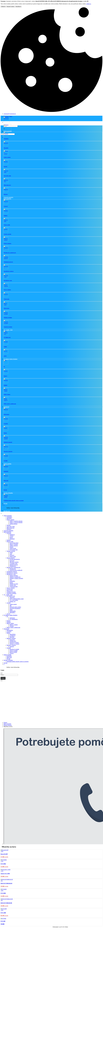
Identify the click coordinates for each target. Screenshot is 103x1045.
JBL (11, 605)
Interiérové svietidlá (14, 649)
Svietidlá (9, 648)
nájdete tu (88, 3)
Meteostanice (10, 630)
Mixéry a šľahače (14, 544)
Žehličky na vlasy (14, 583)
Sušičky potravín (14, 545)
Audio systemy (13, 604)
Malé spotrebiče (7, 532)
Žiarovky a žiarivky (11, 645)
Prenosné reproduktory (15, 608)
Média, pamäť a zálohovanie (13, 627)
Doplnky (12, 626)
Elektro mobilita (7, 654)
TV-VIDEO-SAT (11, 596)
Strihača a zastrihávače (15, 577)
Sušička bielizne (13, 523)
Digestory (9, 529)
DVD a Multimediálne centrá (17, 598)
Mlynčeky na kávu (14, 562)
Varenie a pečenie (11, 551)
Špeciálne (12, 637)
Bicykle (8, 658)
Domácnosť (6, 628)
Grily (11, 553)
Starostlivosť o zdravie (12, 573)
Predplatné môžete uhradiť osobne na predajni (18, 661)
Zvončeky (9, 631)
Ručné (11, 537)
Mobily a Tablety (14, 624)
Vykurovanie (10, 589)
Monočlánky (13, 634)
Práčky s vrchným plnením (16, 522)
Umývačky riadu (11, 526)
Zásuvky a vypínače (14, 643)
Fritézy (11, 552)
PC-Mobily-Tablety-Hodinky (10, 615)
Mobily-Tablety (10, 623)
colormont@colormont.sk (10, 113)
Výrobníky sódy (13, 563)
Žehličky (9, 540)
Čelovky (12, 653)
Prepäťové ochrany (14, 642)
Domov (5, 722)
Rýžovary (12, 555)
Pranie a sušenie (10, 519)
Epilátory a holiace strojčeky (16, 578)
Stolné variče (13, 556)
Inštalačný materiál (11, 638)
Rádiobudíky (13, 611)
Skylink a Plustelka (8, 660)
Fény (11, 579)
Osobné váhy (13, 585)
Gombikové (12, 635)
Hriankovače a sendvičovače (13, 567)
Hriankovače (13, 568)
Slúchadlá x (12, 612)
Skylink (5, 663)
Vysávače (9, 533)
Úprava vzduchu (11, 588)
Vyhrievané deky (14, 586)
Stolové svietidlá (13, 650)
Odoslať (3, 678)
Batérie (8, 633)
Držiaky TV (12, 601)
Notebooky (12, 618)
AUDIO (9, 603)
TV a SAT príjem (14, 600)
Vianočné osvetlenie (11, 593)
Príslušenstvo (13, 566)
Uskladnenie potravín (12, 571)
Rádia (11, 609)
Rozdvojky (12, 639)
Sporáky (9, 525)
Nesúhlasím (18, 6)
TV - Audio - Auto (8, 594)
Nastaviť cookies (10, 6)
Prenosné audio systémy (15, 607)
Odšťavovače (13, 548)
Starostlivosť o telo (11, 574)
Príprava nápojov (11, 558)
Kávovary (12, 560)
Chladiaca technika (11, 592)
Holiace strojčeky (14, 575)
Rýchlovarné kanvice (15, 559)
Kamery (8, 620)
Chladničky (9, 517)
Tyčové (11, 536)
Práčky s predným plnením (16, 521)
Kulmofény (12, 581)
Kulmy (11, 582)
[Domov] (7, 122)
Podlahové (12, 534)
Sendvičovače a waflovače (16, 570)
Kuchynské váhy (14, 549)
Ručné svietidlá (13, 652)
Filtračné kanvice (14, 564)
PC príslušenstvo (14, 619)
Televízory (12, 597)
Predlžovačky (13, 641)
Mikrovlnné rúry (10, 528)
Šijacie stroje (10, 590)
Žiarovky (12, 646)
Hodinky (9, 622)
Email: (2, 674)
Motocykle (9, 657)
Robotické (12, 538)
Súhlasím (3, 6)
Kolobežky (9, 656)
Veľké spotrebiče (8, 515)
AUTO (8, 613)
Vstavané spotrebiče (8, 530)
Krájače (11, 547)
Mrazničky (9, 518)
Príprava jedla (10, 541)
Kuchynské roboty (14, 543)
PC (7, 616)
